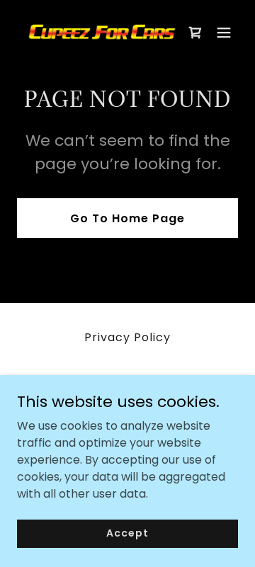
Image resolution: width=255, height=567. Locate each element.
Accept (127, 533)
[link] (94, 32)
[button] (224, 32)
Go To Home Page (127, 218)
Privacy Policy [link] (127, 337)
